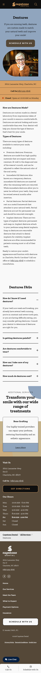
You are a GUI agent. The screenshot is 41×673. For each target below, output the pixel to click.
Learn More (20, 447)
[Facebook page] (4, 576)
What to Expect (10, 601)
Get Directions (20, 489)
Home (5, 583)
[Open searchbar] (35, 4)
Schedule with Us (20, 43)
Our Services (8, 589)
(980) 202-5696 (23, 91)
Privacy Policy (9, 642)
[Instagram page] (8, 576)
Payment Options (10, 607)
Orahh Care (32, 642)
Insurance (7, 613)
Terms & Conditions (21, 642)
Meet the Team (9, 595)
